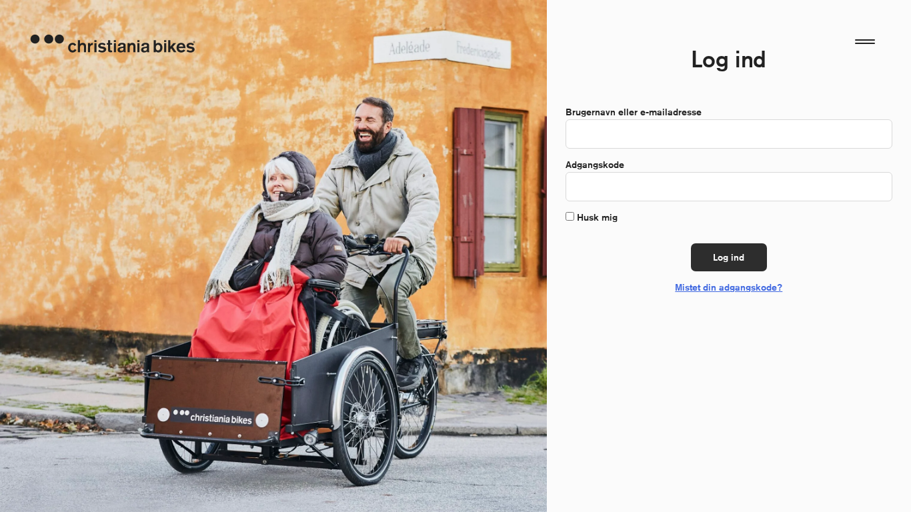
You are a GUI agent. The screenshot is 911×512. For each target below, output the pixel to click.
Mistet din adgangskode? (728, 287)
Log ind (728, 257)
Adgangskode (598, 165)
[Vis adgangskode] (875, 187)
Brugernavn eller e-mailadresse (637, 112)
